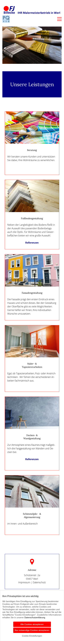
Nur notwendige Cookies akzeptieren (32, 630)
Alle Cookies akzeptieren (32, 624)
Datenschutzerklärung (34, 617)
